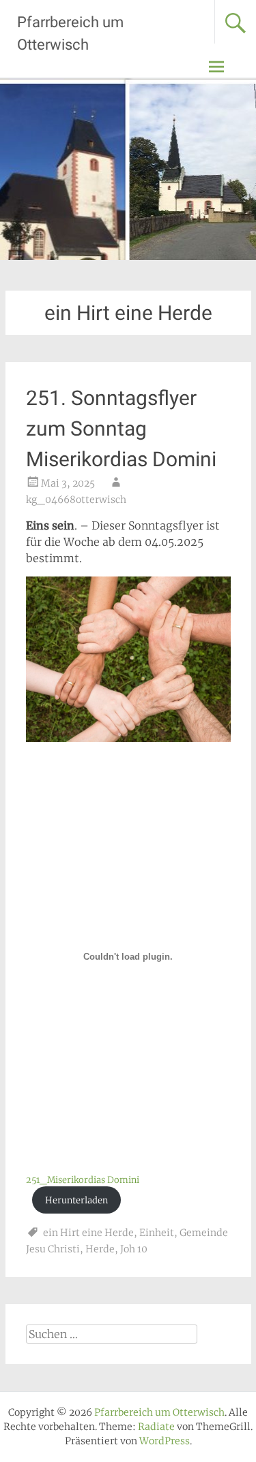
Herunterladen (76, 1200)
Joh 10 (133, 1249)
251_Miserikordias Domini (82, 1179)
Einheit (156, 1233)
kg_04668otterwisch (76, 499)
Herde (100, 1249)
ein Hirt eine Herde (88, 1233)
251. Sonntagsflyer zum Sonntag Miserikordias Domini (121, 428)
